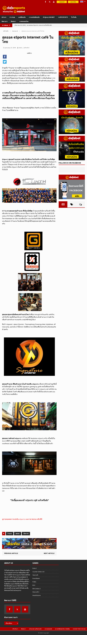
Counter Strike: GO (38, 572)
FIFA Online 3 (36, 589)
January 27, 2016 (10, 48)
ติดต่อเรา (13, 21)
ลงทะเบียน (73, 2)
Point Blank (36, 578)
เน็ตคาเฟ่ (25, 533)
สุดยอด (18, 533)
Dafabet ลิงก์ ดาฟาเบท (79, 629)
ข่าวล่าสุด (12, 17)
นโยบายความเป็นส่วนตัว (35, 629)
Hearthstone (36, 595)
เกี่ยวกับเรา (15, 629)
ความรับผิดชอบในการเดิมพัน (62, 629)
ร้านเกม (10, 533)
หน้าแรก (4, 17)
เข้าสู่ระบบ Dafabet (49, 17)
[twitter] (49, 2)
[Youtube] (54, 2)
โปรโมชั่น (73, 17)
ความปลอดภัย (48, 629)
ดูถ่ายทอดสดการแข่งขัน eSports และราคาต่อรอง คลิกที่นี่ (22, 519)
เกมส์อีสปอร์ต (22, 17)
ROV (33, 585)
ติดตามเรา (5, 21)
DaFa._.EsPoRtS (24, 48)
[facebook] (45, 2)
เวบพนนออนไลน (23, 21)
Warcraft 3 (35, 592)
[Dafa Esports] (14, 9)
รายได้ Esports (63, 17)
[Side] (72, 43)
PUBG (34, 582)
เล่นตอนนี (61, 2)
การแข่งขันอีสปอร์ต (34, 17)
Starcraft (35, 575)
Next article (49, 553)
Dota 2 (34, 568)
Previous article (11, 553)
